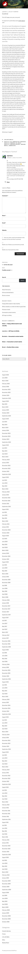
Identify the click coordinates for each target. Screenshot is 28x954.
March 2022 (5, 489)
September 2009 (6, 889)
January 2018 (5, 603)
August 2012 (5, 787)
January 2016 (5, 667)
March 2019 (5, 573)
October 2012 (5, 781)
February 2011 (5, 840)
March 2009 (5, 907)
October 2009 (5, 886)
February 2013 (5, 769)
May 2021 (4, 518)
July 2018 (4, 585)
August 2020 (5, 535)
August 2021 (5, 509)
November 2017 (6, 609)
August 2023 (5, 445)
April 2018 (4, 594)
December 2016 (6, 641)
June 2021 (4, 515)
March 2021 (5, 521)
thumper (15, 11)
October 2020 (5, 533)
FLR (17, 143)
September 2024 (6, 415)
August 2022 (5, 477)
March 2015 (5, 696)
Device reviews (6, 295)
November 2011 (6, 813)
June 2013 (4, 758)
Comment (5, 195)
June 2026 (4, 377)
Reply (8, 182)
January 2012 (5, 807)
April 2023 (5, 454)
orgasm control (15, 144)
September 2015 (6, 679)
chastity (7, 141)
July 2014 (4, 720)
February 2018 (5, 600)
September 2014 (6, 714)
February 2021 (5, 524)
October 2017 (5, 611)
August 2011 (5, 822)
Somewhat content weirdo (9, 312)
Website (4, 230)
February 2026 (6, 383)
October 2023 (5, 439)
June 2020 (4, 541)
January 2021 (5, 527)
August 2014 (5, 717)
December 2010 (6, 845)
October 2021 (5, 503)
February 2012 (5, 804)
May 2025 (4, 404)
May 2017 (4, 626)
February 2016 (5, 664)
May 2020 (4, 544)
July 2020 (4, 538)
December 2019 (6, 556)
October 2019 (5, 559)
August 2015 (5, 682)
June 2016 (4, 655)
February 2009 (6, 910)
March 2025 (5, 407)
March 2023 (5, 456)
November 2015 (6, 673)
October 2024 (5, 413)
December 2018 (6, 579)
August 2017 (5, 617)
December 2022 (6, 465)
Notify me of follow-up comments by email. (13, 244)
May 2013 (4, 761)
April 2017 (4, 629)
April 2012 (4, 799)
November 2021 (6, 500)
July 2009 (4, 895)
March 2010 (5, 872)
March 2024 (5, 427)
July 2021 (4, 512)
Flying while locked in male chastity (11, 303)
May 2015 (4, 690)
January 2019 (5, 576)
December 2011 (6, 810)
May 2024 (4, 424)
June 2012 (4, 793)
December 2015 (6, 670)
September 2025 (6, 398)
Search (4, 277)
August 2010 (5, 857)
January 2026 (5, 386)
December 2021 (6, 497)
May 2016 (4, 658)
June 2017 (4, 623)
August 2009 (5, 892)
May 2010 (4, 866)
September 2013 (6, 749)
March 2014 (5, 731)
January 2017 (5, 638)
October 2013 (5, 746)
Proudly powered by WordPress (9, 950)
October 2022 (5, 471)
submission (12, 145)
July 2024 (4, 421)
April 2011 (4, 834)
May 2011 (4, 831)
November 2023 (6, 436)
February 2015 (5, 699)
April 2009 (5, 904)
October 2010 (5, 851)
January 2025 (5, 410)
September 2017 (6, 614)
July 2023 (4, 448)
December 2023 (6, 433)
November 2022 (6, 468)
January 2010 (5, 878)
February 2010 (5, 875)
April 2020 (5, 547)
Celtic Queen (21, 20)
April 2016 (4, 661)
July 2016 (4, 652)
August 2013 (5, 752)
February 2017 (5, 635)
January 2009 (5, 913)
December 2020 (6, 530)
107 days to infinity (7, 315)
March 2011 (5, 837)
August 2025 (5, 401)
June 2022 (4, 483)
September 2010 (6, 854)
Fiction (4, 934)
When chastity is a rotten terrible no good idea (14, 306)
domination (16, 141)
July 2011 (4, 825)
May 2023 (4, 451)
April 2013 (4, 764)
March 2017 (5, 632)
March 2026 (5, 380)
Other (3, 940)
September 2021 (6, 506)
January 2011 (5, 842)
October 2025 (5, 395)
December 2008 (6, 916)
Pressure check (6, 309)
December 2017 (6, 606)
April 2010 (4, 869)
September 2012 (6, 784)
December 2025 (6, 389)
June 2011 (4, 828)
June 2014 (4, 723)
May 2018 (4, 591)
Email (4, 223)
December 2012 (6, 775)
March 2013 (5, 766)
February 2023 (6, 459)
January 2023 (5, 462)
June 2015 (4, 687)
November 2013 (6, 743)
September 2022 (6, 474)
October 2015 (5, 676)
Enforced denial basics (8, 292)
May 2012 (4, 796)
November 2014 (6, 708)
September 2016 (6, 647)
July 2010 (4, 860)
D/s (11, 141)
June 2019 (4, 568)
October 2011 (5, 816)
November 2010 (6, 848)
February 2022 (6, 492)
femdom (12, 143)
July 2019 (4, 565)
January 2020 (5, 553)
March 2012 (5, 802)
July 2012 (4, 790)
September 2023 (6, 442)
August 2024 (5, 418)
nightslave (10, 155)
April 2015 (4, 693)
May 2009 (4, 901)
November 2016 (6, 644)
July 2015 (4, 685)
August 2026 (5, 375)
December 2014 (6, 705)
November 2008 (6, 919)
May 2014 (4, 725)
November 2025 (6, 392)
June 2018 (4, 588)
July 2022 (4, 480)
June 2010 (4, 863)
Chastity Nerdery (6, 931)
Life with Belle (8, 139)
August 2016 (5, 649)
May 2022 (4, 486)
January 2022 (5, 494)
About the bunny (6, 289)
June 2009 (5, 898)
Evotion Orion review (13, 347)
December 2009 (6, 881)
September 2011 (6, 819)
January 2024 (5, 430)
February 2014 (5, 734)
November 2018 (6, 582)
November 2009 (6, 883)
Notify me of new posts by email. (10, 249)
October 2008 (5, 921)
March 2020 (5, 550)
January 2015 (5, 702)
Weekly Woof (5, 942)
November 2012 (6, 778)
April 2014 (4, 728)
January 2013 (5, 772)
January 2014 (5, 737)
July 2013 (4, 755)
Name (4, 215)
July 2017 (4, 620)
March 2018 (5, 597)
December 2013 (6, 740)
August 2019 (5, 562)
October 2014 (5, 711)
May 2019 (4, 570)
